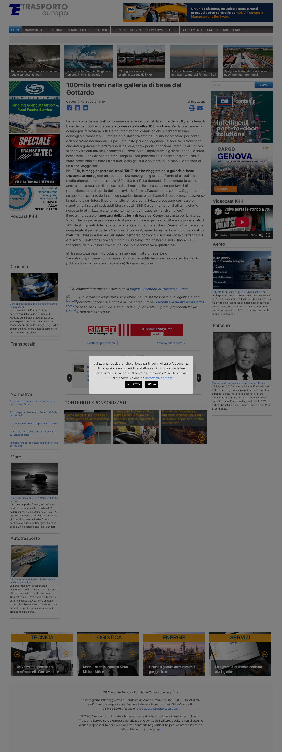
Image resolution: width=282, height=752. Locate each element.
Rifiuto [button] (152, 384)
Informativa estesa (159, 378)
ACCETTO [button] (133, 384)
